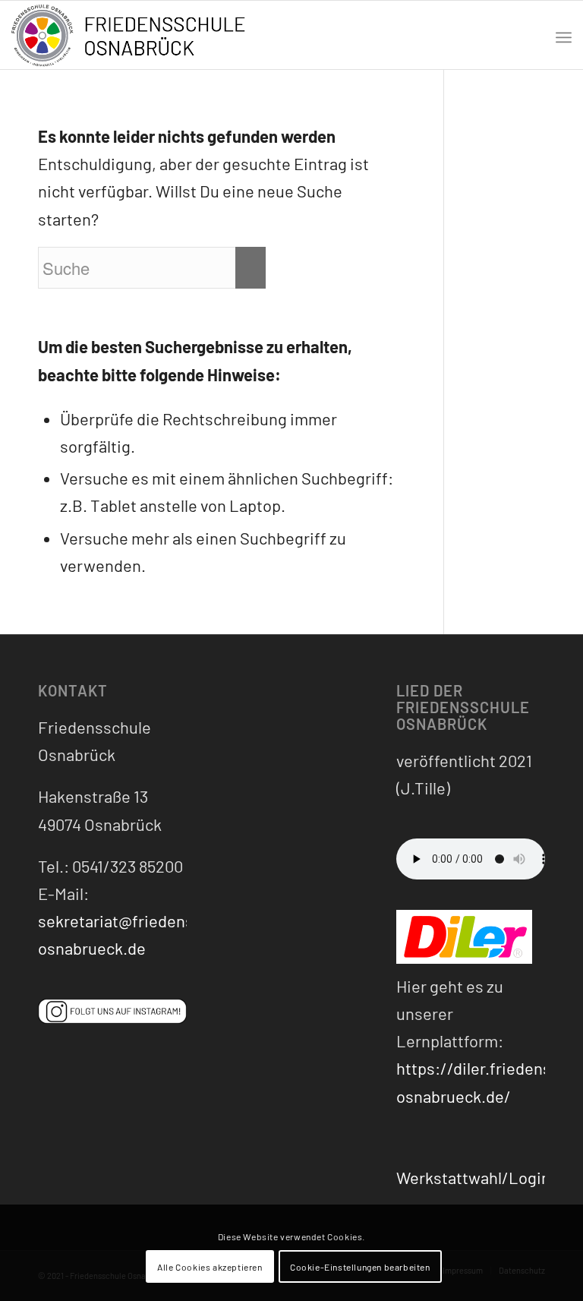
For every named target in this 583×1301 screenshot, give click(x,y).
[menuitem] (564, 34)
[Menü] (564, 34)
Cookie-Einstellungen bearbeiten (360, 1267)
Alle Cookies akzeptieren (209, 1267)
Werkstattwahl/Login (473, 1177)
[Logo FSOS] (132, 37)
